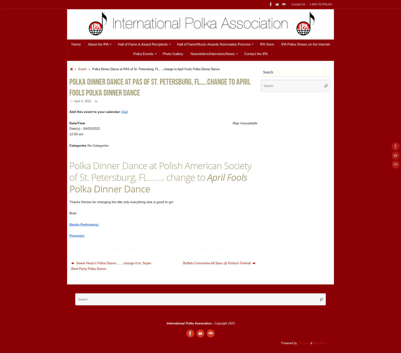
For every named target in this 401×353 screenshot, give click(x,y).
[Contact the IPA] (284, 4)
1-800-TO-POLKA (321, 4)
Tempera (304, 343)
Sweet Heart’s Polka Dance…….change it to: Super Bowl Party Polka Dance (111, 266)
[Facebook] (271, 4)
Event (82, 69)
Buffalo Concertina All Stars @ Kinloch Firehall (217, 263)
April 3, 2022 (82, 101)
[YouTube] (277, 4)
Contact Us (298, 4)
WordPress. (321, 343)
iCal (125, 112)
